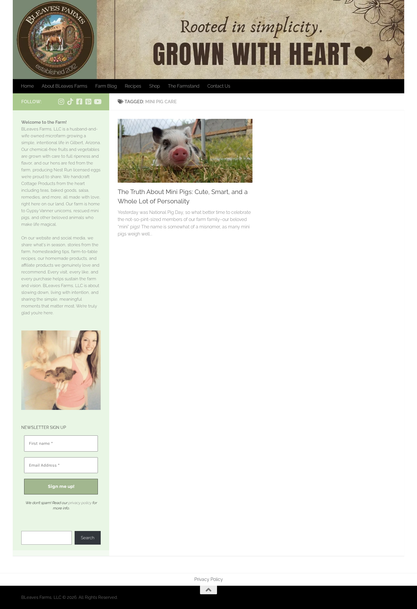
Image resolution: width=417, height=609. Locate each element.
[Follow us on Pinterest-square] (88, 101)
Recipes (133, 86)
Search (87, 537)
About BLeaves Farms (64, 86)
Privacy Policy (208, 579)
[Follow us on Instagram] (61, 101)
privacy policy (79, 503)
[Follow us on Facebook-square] (79, 101)
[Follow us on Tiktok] (70, 101)
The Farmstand (183, 86)
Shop (154, 86)
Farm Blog (106, 86)
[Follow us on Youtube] (97, 101)
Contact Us (218, 86)
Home (27, 86)
